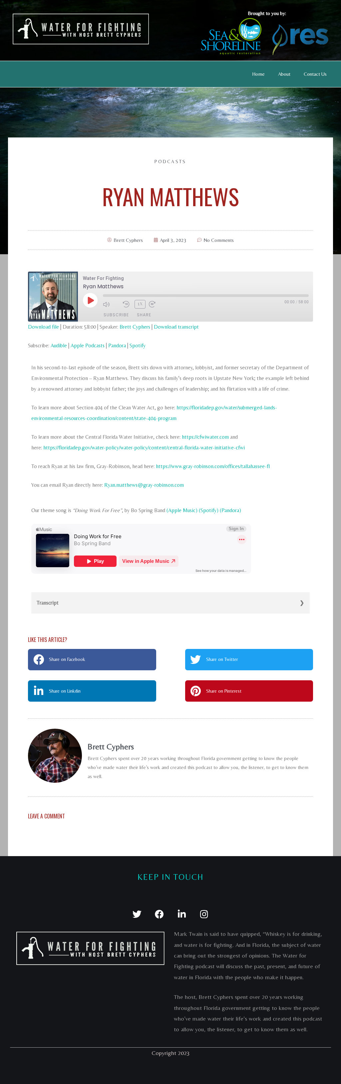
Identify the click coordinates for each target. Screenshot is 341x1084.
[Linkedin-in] (181, 914)
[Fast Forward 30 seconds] (157, 304)
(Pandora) (230, 510)
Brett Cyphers (135, 327)
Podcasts (170, 161)
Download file (43, 327)
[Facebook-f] (159, 914)
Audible (59, 345)
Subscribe (116, 315)
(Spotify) (208, 510)
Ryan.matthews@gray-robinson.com (144, 485)
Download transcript (176, 327)
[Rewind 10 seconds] (127, 304)
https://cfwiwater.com (205, 437)
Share (144, 315)
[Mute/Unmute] (111, 304)
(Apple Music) (182, 510)
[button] (92, 659)
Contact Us (315, 74)
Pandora (117, 345)
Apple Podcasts (88, 345)
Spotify (138, 345)
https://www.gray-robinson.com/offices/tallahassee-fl (213, 466)
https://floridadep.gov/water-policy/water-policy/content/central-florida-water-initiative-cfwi (144, 447)
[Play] (90, 300)
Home (258, 74)
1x (140, 304)
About (284, 74)
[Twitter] (137, 914)
